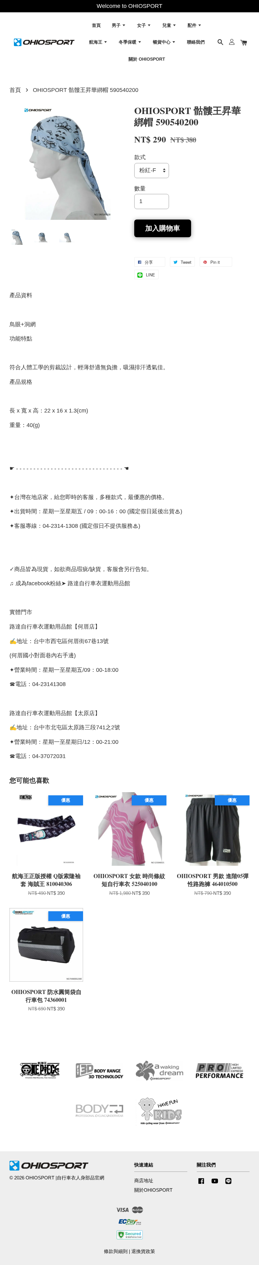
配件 (193, 25)
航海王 (96, 42)
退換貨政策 (143, 1251)
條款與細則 (116, 1251)
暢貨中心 (162, 42)
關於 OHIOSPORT (147, 59)
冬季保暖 (128, 42)
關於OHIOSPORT (153, 1190)
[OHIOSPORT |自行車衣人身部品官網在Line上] (228, 1183)
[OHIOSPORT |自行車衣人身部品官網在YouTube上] (214, 1183)
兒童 (167, 25)
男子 (117, 25)
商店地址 (143, 1180)
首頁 (96, 25)
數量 (140, 188)
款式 (140, 157)
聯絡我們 (196, 42)
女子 (142, 25)
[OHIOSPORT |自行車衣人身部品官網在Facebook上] (201, 1183)
